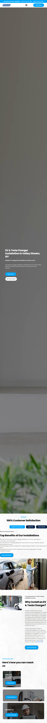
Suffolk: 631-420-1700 (38, 1)
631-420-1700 (39, 641)
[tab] (17, 526)
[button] (26, 5)
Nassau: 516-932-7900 (26, 1)
